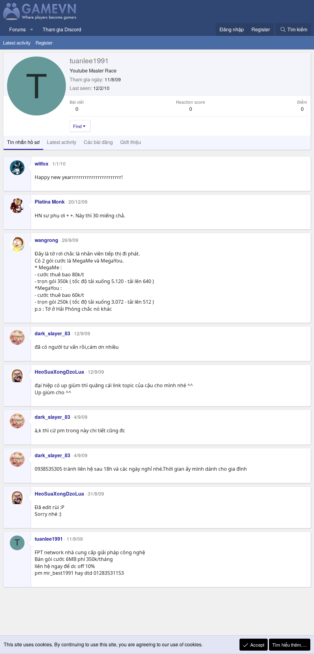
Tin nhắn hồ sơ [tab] (23, 142)
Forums (17, 29)
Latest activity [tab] (61, 142)
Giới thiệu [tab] (130, 142)
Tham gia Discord (62, 29)
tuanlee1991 (49, 538)
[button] (32, 29)
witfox (41, 163)
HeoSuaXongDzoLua (59, 371)
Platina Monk (50, 201)
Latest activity (17, 42)
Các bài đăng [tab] (98, 142)
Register (44, 42)
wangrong (46, 239)
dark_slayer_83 (52, 333)
